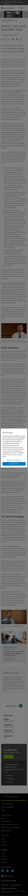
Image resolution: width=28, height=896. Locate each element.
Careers (3, 838)
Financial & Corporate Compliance (10, 827)
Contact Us (9, 782)
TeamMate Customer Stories (10, 35)
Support (3, 853)
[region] (14, 448)
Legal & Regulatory (6, 830)
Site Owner (4, 845)
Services (3, 856)
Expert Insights (5, 835)
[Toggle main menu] (25, 8)
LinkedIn (2, 870)
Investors (3, 842)
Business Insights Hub (11, 796)
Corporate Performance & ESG (9, 824)
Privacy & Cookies (16, 885)
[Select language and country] (22, 8)
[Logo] (8, 8)
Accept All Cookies (14, 463)
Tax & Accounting (6, 821)
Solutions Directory (6, 815)
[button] (2, 39)
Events (3, 810)
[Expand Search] (18, 8)
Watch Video (7, 336)
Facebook (7, 870)
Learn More (7, 756)
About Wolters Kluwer (7, 804)
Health (3, 818)
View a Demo (8, 659)
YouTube (12, 870)
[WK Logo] (7, 876)
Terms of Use (4, 885)
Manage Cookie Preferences (14, 460)
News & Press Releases (7, 807)
